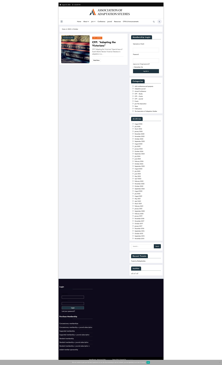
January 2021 (138, 209)
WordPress (109, 359)
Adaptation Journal (140, 89)
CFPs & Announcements (130, 21)
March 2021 (138, 204)
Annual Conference (140, 91)
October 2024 (139, 151)
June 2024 (138, 159)
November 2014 (139, 239)
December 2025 (139, 134)
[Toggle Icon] (61, 21)
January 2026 (138, 131)
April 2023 (138, 179)
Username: (65, 294)
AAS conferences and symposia (144, 86)
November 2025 (139, 136)
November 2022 (139, 184)
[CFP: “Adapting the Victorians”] (75, 49)
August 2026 (138, 124)
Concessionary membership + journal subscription (75, 327)
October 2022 (139, 186)
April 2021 (138, 201)
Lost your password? (68, 311)
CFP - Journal (97, 38)
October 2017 (139, 224)
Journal (109, 21)
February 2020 (139, 214)
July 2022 (137, 194)
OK (148, 362)
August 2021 (138, 196)
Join (92, 21)
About (85, 21)
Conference (101, 21)
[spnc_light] (159, 21)
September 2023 (140, 166)
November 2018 (139, 219)
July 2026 (137, 126)
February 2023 (139, 181)
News (136, 106)
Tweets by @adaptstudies (138, 261)
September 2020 (140, 211)
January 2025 (138, 149)
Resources (117, 21)
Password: (136, 54)
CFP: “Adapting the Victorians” (104, 43)
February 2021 (139, 206)
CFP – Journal (139, 99)
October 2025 (139, 139)
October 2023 (139, 164)
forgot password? (145, 64)
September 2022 (140, 189)
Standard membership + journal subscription (73, 342)
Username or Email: (138, 44)
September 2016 (139, 231)
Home (79, 21)
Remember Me (138, 67)
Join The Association (140, 104)
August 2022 (138, 191)
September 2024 (140, 154)
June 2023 (138, 174)
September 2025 (140, 141)
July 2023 (137, 171)
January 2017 (138, 226)
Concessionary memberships (68, 323)
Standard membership (66, 338)
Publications (138, 109)
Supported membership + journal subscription (74, 335)
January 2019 (138, 216)
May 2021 (138, 199)
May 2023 (138, 176)
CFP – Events (139, 96)
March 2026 (138, 129)
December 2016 (139, 228)
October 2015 (139, 234)
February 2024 (139, 161)
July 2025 (137, 146)
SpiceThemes (129, 359)
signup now (136, 64)
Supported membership (67, 331)
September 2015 (139, 236)
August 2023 (138, 169)
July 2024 (137, 156)
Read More (96, 60)
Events (136, 101)
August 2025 (138, 144)
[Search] (154, 22)
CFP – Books (138, 94)
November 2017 (139, 221)
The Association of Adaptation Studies (146, 111)
